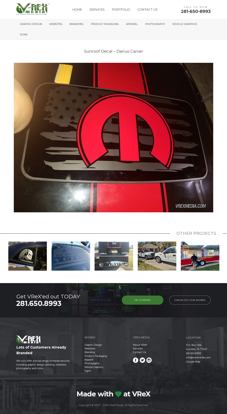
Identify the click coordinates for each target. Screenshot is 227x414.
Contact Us (148, 9)
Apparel (132, 24)
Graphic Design (31, 24)
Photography (155, 24)
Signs (24, 34)
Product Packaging (105, 24)
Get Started (142, 300)
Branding (77, 24)
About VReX (140, 344)
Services (97, 9)
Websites (55, 24)
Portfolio (121, 9)
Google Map (193, 361)
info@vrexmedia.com (198, 357)
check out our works (190, 300)
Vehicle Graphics (184, 24)
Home (77, 9)
